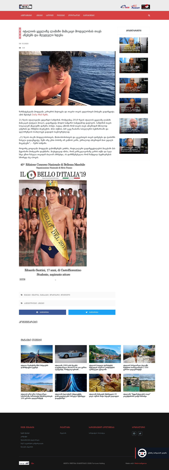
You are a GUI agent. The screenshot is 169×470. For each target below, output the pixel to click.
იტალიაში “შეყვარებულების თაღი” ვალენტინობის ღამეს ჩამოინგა (136, 395)
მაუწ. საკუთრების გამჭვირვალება (32, 443)
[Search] (147, 15)
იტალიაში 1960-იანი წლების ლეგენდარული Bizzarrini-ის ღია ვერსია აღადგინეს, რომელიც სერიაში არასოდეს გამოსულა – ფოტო (71, 367)
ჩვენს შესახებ (25, 433)
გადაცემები (88, 15)
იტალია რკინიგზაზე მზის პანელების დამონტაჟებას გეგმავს (34, 366)
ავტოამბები (26, 15)
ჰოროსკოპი (74, 15)
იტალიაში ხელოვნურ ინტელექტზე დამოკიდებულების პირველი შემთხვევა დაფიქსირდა (70, 396)
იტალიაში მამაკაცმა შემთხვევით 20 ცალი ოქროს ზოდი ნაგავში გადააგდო (104, 395)
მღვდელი (65, 295)
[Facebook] (134, 433)
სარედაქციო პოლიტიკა (97, 433)
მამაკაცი (44, 295)
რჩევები (61, 15)
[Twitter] (140, 433)
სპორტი (49, 15)
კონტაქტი (24, 436)
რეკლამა (63, 433)
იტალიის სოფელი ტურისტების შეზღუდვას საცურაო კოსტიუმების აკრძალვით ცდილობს (102, 367)
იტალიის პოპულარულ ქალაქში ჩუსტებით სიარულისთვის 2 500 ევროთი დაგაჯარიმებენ (135, 367)
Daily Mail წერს (40, 114)
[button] (42, 312)
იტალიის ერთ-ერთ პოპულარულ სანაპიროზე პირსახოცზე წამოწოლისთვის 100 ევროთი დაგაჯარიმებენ (36, 396)
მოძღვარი (55, 295)
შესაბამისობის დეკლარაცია (30, 440)
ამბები (39, 15)
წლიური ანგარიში (27, 447)
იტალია (35, 295)
